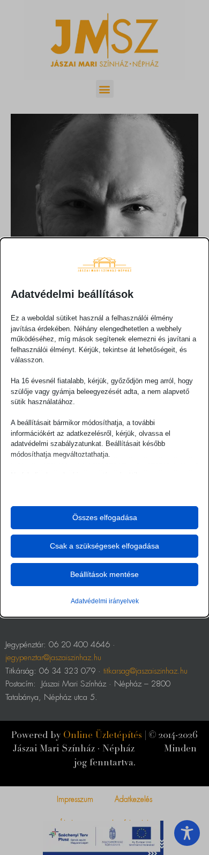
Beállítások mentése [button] (104, 574)
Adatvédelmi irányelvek (105, 601)
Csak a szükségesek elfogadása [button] (104, 546)
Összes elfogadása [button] (104, 517)
